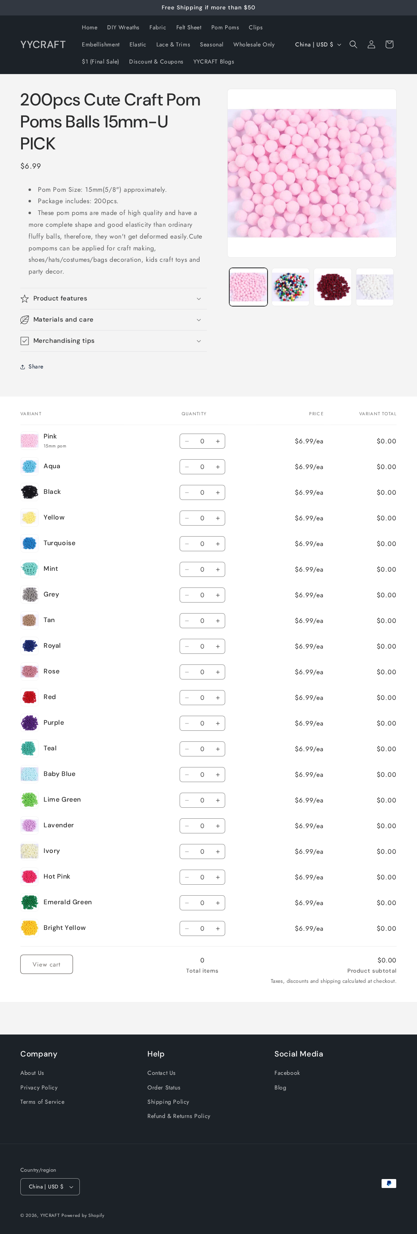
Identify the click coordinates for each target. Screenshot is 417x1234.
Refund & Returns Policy (179, 1116)
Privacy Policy (38, 1087)
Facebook (287, 1073)
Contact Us (161, 1073)
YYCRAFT (50, 1215)
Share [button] (36, 366)
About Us (32, 1073)
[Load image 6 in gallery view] (332, 287)
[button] (353, 44)
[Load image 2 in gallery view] (290, 287)
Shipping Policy (168, 1102)
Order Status (163, 1087)
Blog (280, 1087)
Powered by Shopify (83, 1215)
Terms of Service (42, 1102)
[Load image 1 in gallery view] (248, 287)
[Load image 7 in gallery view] (375, 287)
